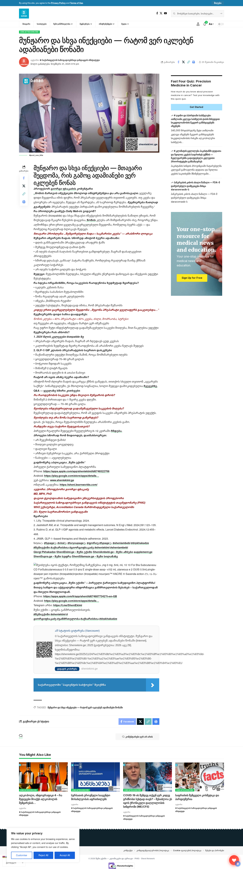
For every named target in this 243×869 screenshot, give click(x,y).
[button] (218, 3)
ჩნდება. (116, 431)
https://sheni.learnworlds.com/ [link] (78, 484)
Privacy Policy (58, 2)
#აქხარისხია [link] (60, 547)
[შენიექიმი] (234, 860)
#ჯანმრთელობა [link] (68, 619)
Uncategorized (29, 32)
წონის (91, 220)
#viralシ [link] (62, 543)
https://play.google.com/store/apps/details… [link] (71, 476)
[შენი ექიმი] (24, 13)
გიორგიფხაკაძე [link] (45, 619)
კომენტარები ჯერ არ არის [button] (139, 736)
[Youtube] (165, 13)
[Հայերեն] (3, 856)
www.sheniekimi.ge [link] (62, 480)
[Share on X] (183, 62)
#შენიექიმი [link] (42, 547)
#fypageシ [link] (50, 543)
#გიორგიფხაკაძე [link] (81, 547)
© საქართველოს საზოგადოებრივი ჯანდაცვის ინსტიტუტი (70, 60)
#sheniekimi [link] (102, 547)
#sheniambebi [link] (121, 543)
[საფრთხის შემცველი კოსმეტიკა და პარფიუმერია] (199, 776)
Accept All (65, 855)
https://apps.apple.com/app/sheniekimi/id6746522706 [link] (76, 471)
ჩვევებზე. (151, 386)
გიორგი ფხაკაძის (63, 189)
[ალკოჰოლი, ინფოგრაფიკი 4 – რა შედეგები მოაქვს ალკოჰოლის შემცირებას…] (43, 776)
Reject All (43, 855)
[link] (45, 552)
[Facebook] (157, 13)
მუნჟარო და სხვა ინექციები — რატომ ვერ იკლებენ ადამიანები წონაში (85, 707)
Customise (21, 855)
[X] (161, 13)
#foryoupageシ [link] (77, 543)
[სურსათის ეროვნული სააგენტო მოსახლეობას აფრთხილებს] (95, 776)
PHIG (137, 858)
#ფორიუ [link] (93, 543)
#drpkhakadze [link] (140, 543)
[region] (43, 845)
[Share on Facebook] (178, 62)
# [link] (67, 614)
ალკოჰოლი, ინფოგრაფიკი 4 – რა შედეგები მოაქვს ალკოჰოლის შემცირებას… (40, 799)
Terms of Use (76, 2)
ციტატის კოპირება (67, 668)
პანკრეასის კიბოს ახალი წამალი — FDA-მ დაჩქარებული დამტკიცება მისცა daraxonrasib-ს (195, 186)
